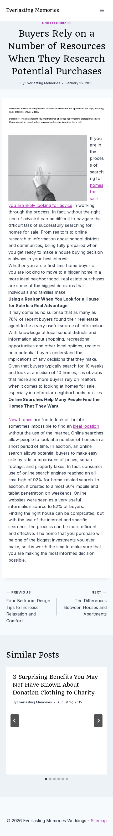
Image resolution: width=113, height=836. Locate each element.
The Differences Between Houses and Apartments (85, 603)
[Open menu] (102, 10)
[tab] (46, 779)
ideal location (86, 426)
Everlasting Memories (42, 83)
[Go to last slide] (15, 720)
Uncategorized (56, 23)
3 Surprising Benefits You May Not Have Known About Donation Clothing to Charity (55, 685)
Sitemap (99, 820)
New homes (20, 419)
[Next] (98, 720)
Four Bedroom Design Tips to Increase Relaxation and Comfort (28, 606)
